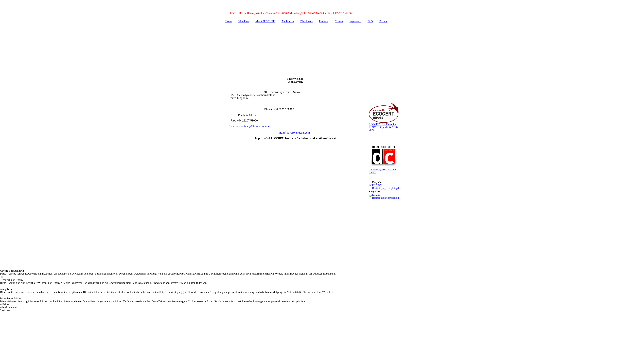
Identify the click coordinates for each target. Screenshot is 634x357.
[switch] (1, 277)
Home (228, 21)
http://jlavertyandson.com (294, 132)
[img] (317, 48)
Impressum (355, 21)
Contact (339, 21)
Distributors (306, 21)
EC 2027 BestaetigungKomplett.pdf (386, 187)
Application (288, 21)
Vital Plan (243, 21)
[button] (168, 304)
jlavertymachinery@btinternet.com (249, 126)
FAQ (370, 21)
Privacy (383, 21)
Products (323, 21)
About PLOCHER (265, 21)
